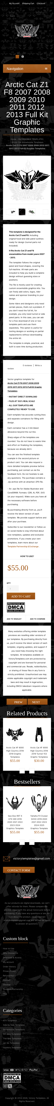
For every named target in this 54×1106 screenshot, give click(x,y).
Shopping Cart (28, 3)
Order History (9, 966)
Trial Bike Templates (12, 1038)
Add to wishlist (14, 619)
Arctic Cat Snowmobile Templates (27, 142)
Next (36, 702)
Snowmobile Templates (14, 1029)
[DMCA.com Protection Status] (16, 612)
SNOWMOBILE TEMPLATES (30, 139)
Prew (18, 702)
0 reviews (27, 365)
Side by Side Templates (14, 1025)
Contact (6, 980)
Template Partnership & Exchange (23, 546)
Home (13, 139)
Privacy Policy (9, 971)
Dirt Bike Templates (12, 1034)
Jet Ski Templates (11, 1043)
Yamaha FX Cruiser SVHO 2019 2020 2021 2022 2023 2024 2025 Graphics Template (39, 822)
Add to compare (37, 619)
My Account (14, 3)
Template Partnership (13, 989)
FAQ (5, 993)
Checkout (41, 3)
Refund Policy (9, 975)
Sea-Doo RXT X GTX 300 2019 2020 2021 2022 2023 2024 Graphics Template (15, 822)
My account (8, 962)
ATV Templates (10, 1020)
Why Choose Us (10, 953)
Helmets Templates (12, 1047)
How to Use (8, 948)
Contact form (19, 870)
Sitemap (6, 984)
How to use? (27, 556)
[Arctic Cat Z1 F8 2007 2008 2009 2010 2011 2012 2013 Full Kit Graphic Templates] (27, 180)
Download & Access (12, 957)
